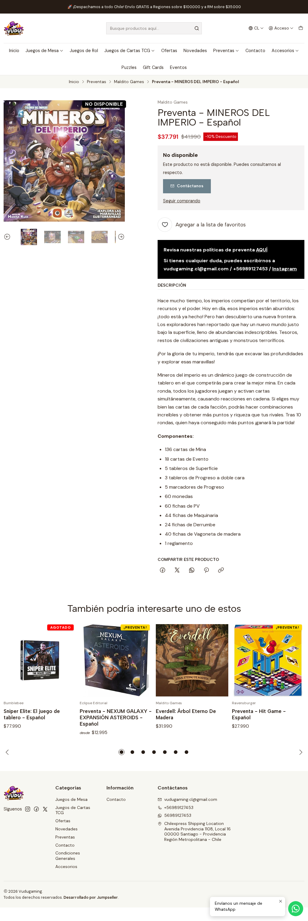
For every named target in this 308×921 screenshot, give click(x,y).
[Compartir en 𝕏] (177, 570)
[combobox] (154, 28)
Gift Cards (153, 67)
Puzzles (129, 67)
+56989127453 (178, 807)
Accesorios (283, 50)
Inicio (14, 50)
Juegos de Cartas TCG (127, 50)
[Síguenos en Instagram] (28, 809)
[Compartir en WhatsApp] (192, 570)
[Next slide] (120, 237)
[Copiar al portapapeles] (221, 570)
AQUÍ (261, 250)
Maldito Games (129, 82)
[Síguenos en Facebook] (36, 809)
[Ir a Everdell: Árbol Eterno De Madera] (192, 660)
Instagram (284, 269)
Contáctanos (190, 185)
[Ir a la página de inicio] (14, 28)
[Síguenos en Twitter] (45, 809)
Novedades (195, 50)
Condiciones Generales (67, 855)
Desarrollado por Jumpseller (90, 897)
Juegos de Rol (84, 50)
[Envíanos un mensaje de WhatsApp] (295, 908)
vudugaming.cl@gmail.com (190, 799)
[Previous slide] (8, 237)
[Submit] (197, 28)
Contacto (255, 50)
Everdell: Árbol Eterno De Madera (186, 714)
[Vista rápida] (65, 660)
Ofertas (169, 50)
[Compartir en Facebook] (163, 570)
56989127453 (177, 815)
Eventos (178, 67)
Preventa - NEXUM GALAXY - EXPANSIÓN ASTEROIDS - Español (116, 717)
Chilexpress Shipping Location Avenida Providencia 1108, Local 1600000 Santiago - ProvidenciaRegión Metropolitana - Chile (197, 831)
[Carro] (300, 28)
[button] (121, 752)
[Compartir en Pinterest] (206, 570)
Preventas (223, 50)
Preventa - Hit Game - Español (259, 714)
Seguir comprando (181, 201)
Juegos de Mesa (42, 50)
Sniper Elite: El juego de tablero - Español (32, 714)
